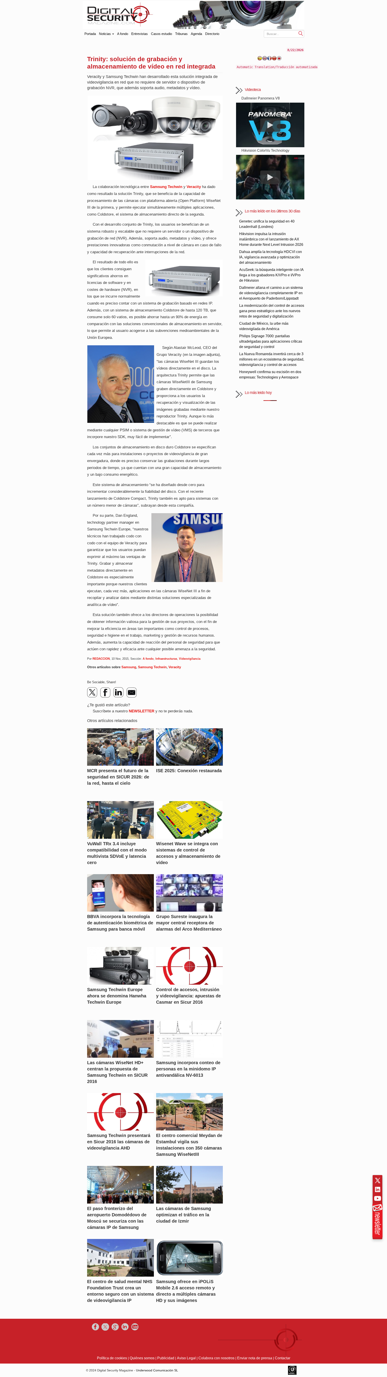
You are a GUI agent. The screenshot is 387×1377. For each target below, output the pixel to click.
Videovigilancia (189, 658)
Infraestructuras (166, 658)
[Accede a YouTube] (377, 1198)
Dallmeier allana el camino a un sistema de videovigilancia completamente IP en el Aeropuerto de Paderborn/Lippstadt (271, 293)
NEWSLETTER (141, 711)
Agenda (196, 34)
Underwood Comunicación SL (157, 1370)
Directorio (212, 34)
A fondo (122, 34)
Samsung (128, 667)
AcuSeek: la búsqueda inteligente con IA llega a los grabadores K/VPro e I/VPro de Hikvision (271, 275)
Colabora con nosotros (216, 1358)
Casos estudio (161, 34)
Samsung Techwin (166, 187)
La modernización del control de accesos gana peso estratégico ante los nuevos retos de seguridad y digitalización (271, 311)
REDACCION (101, 658)
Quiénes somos (142, 1358)
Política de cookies (112, 1358)
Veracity (194, 187)
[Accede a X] (377, 1180)
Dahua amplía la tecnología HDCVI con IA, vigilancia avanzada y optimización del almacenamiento (270, 257)
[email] (131, 692)
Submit (301, 33)
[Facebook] (105, 692)
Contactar (282, 1358)
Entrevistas (139, 34)
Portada (90, 33)
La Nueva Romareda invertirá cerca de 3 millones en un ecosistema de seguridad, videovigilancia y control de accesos (271, 359)
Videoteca (253, 89)
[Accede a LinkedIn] (377, 1189)
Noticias (105, 34)
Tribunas (181, 34)
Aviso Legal (186, 1358)
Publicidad (165, 1358)
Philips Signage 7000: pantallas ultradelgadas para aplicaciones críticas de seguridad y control (270, 341)
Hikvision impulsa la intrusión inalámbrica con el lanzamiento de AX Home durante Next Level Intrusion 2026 (271, 239)
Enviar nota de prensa (254, 1358)
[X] (92, 692)
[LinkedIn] (118, 692)
